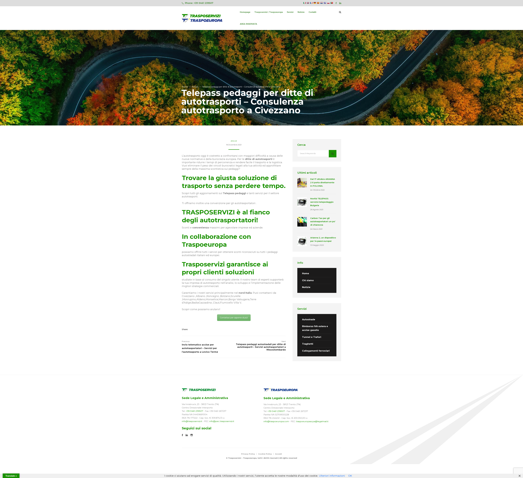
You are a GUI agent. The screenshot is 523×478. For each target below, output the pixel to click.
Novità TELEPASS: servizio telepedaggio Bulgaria (321, 202)
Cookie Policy (265, 454)
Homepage (245, 12)
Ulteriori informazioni (332, 475)
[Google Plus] (201, 329)
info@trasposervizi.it (192, 421)
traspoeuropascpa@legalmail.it (312, 421)
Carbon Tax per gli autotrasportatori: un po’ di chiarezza (322, 221)
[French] (311, 3)
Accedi (278, 454)
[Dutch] (321, 3)
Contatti (312, 12)
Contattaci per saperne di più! (234, 317)
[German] (314, 3)
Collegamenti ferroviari (316, 351)
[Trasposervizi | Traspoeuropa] (202, 18)
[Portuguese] (331, 3)
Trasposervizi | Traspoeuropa (268, 12)
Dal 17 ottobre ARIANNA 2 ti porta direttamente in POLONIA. (322, 182)
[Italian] (304, 3)
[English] (308, 3)
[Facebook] (192, 329)
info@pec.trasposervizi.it (221, 421)
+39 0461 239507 (194, 411)
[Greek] (325, 3)
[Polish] (328, 3)
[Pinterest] (204, 329)
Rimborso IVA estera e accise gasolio (315, 328)
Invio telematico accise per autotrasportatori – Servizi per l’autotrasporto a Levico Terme (200, 348)
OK (350, 475)
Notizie (301, 12)
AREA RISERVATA (248, 24)
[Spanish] (318, 3)
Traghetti (307, 344)
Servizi (290, 12)
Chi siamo (308, 280)
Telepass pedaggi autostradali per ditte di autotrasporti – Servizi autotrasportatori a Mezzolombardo (261, 347)
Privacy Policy (248, 454)
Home (185, 87)
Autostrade (308, 319)
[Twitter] (197, 329)
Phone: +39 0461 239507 (199, 3)
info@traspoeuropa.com (276, 421)
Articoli (195, 87)
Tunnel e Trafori (311, 337)
